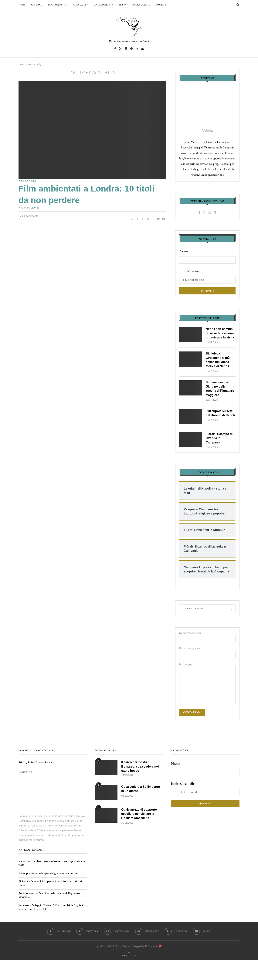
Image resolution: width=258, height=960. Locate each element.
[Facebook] (115, 48)
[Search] (237, 4)
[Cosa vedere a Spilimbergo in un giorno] (106, 792)
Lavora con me (140, 4)
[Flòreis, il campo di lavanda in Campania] (190, 439)
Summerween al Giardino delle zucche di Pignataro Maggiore (220, 389)
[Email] (142, 48)
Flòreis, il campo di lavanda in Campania (219, 438)
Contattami (192, 712)
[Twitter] (120, 48)
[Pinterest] (131, 48)
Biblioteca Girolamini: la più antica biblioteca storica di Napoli (218, 360)
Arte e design (102, 4)
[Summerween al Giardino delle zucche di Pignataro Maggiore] (190, 387)
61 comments (30, 215)
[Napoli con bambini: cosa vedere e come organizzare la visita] (190, 334)
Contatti (161, 4)
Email (190, 648)
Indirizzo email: (190, 270)
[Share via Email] (164, 219)
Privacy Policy (27, 762)
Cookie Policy (44, 762)
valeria (35, 207)
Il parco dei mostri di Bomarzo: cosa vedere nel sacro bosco (140, 766)
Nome (184, 251)
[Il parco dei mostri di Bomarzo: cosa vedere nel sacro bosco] (106, 767)
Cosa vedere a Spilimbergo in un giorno (140, 788)
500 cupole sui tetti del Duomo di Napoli (220, 413)
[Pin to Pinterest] (148, 219)
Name (190, 632)
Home (22, 4)
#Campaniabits (57, 4)
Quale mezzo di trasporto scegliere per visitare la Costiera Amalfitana (139, 814)
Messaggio (186, 664)
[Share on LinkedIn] (153, 219)
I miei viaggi (79, 4)
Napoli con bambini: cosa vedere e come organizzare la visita (220, 333)
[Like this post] (132, 219)
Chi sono (36, 4)
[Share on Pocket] (158, 219)
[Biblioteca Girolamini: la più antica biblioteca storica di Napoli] (190, 359)
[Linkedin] (137, 48)
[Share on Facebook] (138, 219)
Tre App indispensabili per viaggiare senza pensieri (49, 873)
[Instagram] (126, 48)
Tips (121, 4)
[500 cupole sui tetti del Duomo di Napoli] (190, 416)
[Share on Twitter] (143, 219)
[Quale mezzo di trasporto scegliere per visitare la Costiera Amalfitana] (106, 815)
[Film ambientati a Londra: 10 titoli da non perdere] (92, 130)
